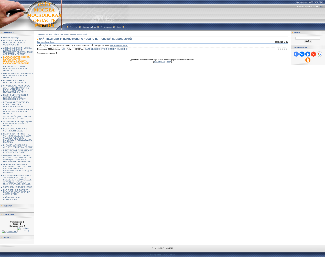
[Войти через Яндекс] (313, 54)
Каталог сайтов (89, 27)
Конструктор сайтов (158, 255)
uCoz (172, 255)
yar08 (63, 49)
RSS (321, 6)
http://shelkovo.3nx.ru (46, 42)
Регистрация (106, 27)
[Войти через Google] (319, 54)
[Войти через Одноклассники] (307, 60)
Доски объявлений (79, 34)
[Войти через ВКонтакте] (302, 54)
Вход (119, 27)
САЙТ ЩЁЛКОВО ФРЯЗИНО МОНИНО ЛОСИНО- (106, 49)
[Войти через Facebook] (307, 54)
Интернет (65, 34)
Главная (73, 27)
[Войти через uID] (296, 54)
